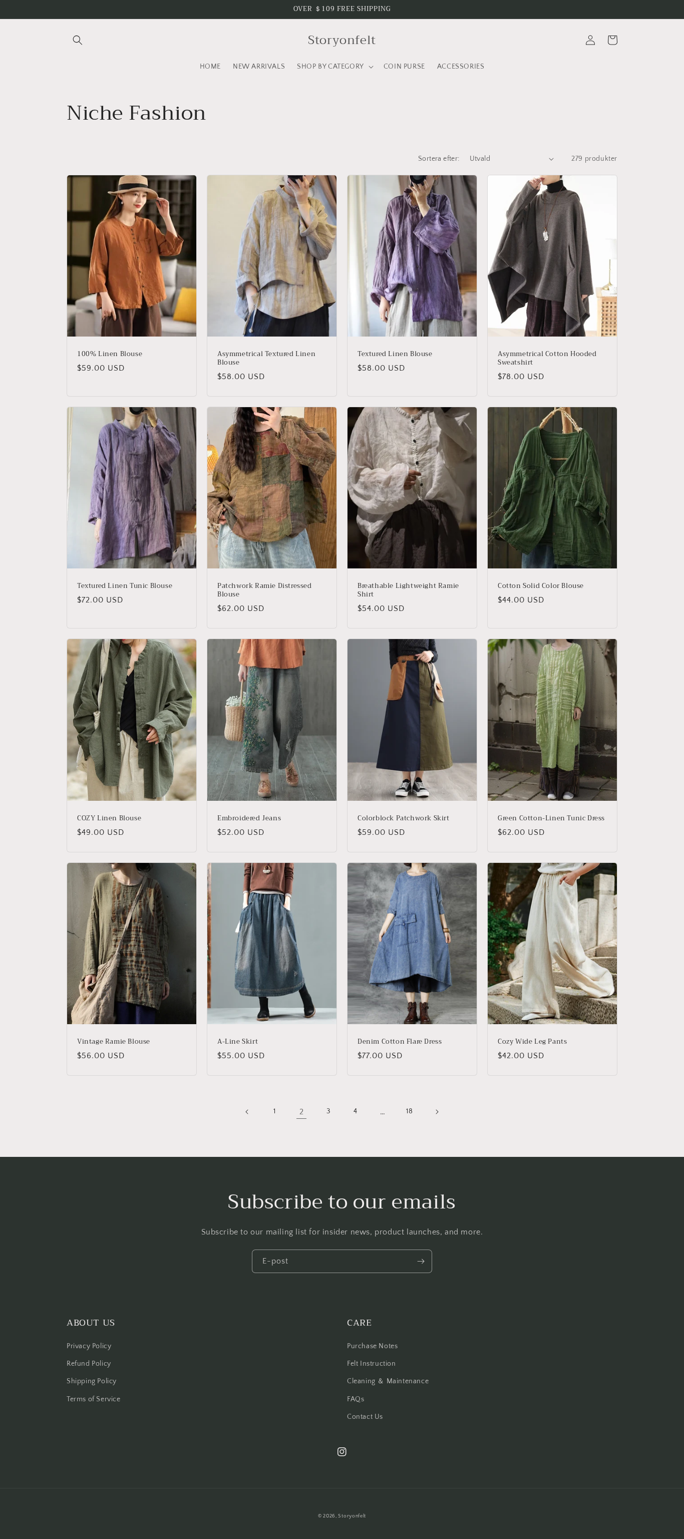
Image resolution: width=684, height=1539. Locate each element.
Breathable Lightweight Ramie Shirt (408, 590)
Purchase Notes (372, 1346)
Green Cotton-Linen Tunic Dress (551, 818)
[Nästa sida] (437, 1112)
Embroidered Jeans (249, 818)
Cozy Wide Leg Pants (532, 1042)
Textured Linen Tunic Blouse (124, 586)
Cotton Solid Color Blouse (541, 586)
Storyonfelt (352, 1516)
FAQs (355, 1399)
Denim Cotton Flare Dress (400, 1042)
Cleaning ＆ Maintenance (388, 1381)
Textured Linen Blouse (395, 354)
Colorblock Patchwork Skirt (404, 818)
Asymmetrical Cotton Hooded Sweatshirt (547, 358)
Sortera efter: (439, 159)
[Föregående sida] (247, 1112)
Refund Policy (89, 1364)
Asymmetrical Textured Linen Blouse (266, 358)
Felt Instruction (371, 1364)
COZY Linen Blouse (109, 818)
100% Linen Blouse (109, 354)
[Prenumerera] (421, 1261)
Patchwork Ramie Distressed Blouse (264, 590)
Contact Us (365, 1417)
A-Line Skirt (237, 1042)
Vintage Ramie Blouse (113, 1042)
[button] (78, 40)
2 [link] (301, 1111)
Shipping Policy (92, 1381)
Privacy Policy (89, 1346)
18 (409, 1111)
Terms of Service (94, 1399)
